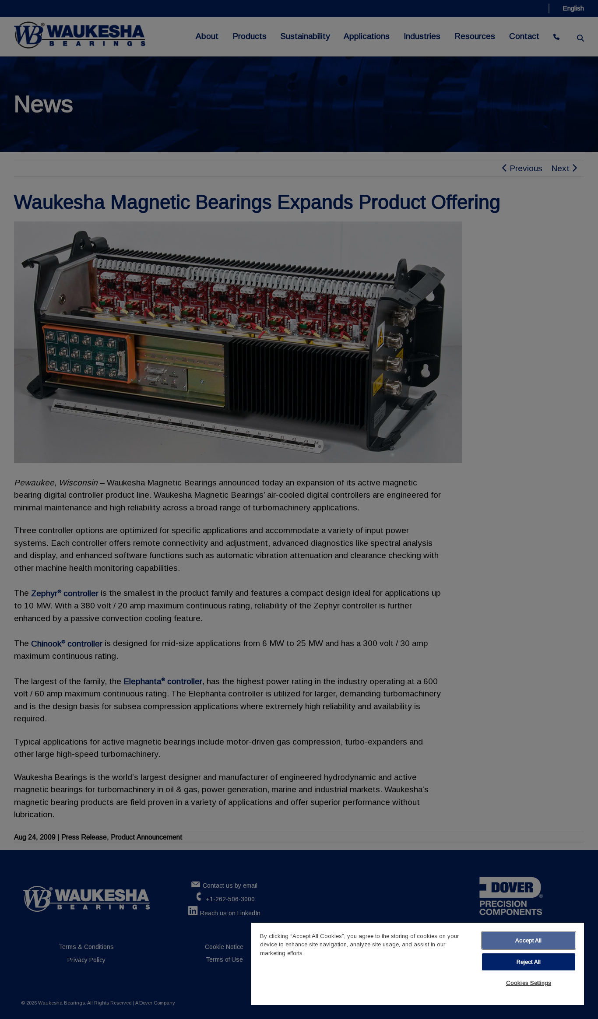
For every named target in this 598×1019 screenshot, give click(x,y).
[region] (417, 964)
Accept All (528, 940)
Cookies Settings (528, 983)
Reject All (529, 962)
